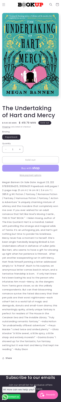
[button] (3, 4)
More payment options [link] (30, 175)
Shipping (6, 127)
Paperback (12, 137)
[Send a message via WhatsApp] (4, 397)
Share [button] (9, 358)
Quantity (6, 143)
